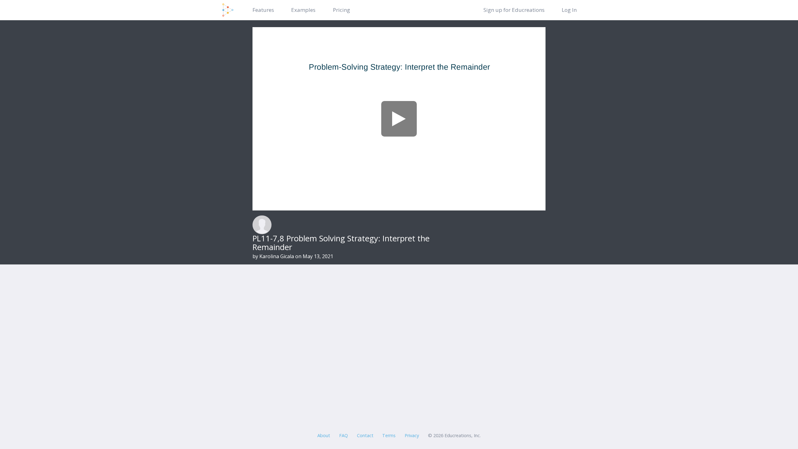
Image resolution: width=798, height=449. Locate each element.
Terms (389, 435)
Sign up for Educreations (514, 9)
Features (263, 9)
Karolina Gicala (276, 256)
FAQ (343, 435)
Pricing (341, 9)
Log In (569, 9)
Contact (365, 435)
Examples (303, 9)
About (323, 435)
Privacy (412, 435)
